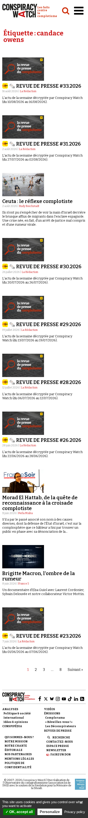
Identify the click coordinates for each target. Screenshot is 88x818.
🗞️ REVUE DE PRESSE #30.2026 (45, 267)
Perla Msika (25, 513)
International (13, 717)
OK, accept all (20, 812)
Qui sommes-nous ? (19, 737)
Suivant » (75, 669)
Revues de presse (58, 730)
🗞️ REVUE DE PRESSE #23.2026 (45, 636)
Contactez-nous (59, 741)
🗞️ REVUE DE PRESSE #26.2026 (45, 440)
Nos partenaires (18, 754)
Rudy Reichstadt (29, 206)
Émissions (52, 713)
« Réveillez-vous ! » (58, 722)
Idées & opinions (15, 722)
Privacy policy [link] (74, 812)
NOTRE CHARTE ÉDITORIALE (16, 748)
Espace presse (57, 746)
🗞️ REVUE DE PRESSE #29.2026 (45, 324)
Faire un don (60, 754)
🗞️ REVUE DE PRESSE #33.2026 (45, 86)
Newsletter (56, 750)
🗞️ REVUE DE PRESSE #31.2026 (45, 144)
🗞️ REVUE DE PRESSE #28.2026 (45, 382)
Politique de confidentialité (18, 765)
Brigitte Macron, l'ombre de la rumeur (38, 576)
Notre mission (16, 741)
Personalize (50, 812)
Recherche (61, 737)
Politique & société (17, 713)
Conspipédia (12, 726)
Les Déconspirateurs (60, 726)
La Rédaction (28, 91)
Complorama (55, 717)
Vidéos (49, 709)
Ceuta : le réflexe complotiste (37, 201)
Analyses (10, 709)
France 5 (23, 583)
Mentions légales (19, 758)
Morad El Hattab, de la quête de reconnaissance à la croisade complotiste (40, 503)
